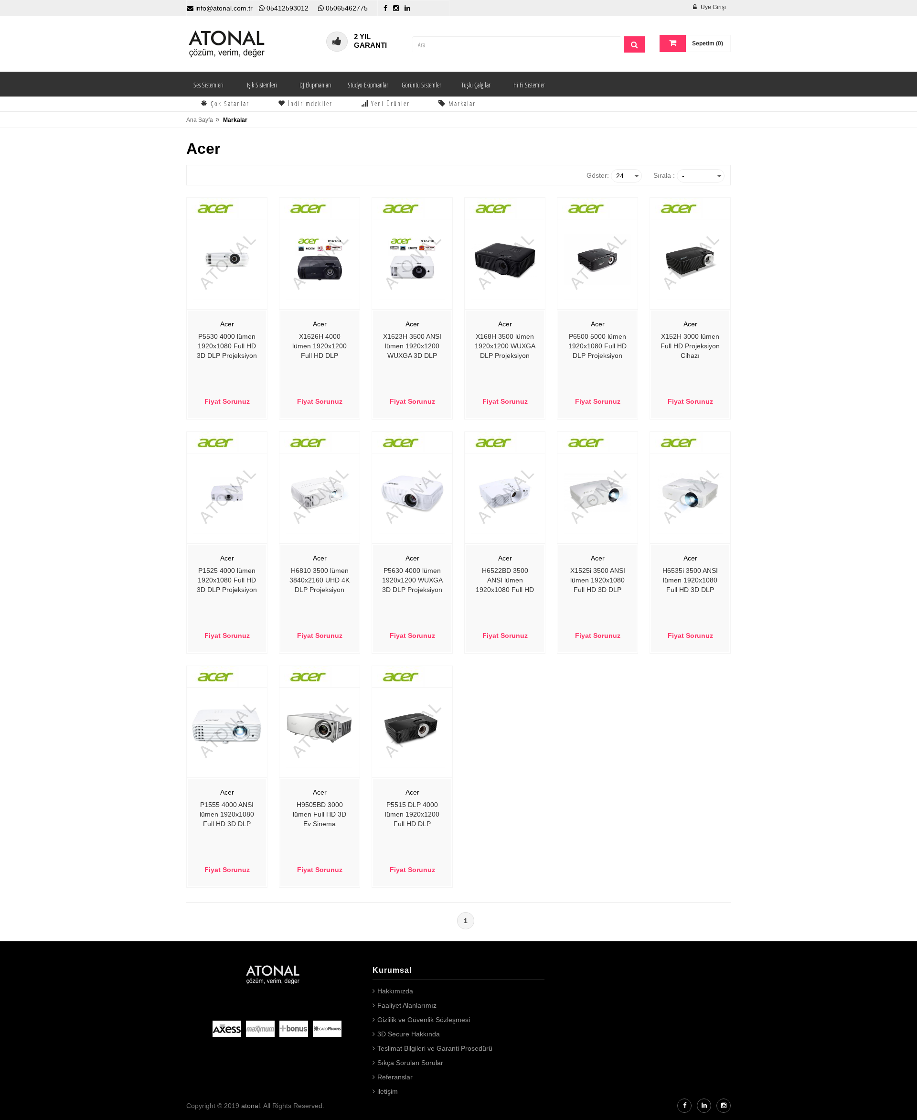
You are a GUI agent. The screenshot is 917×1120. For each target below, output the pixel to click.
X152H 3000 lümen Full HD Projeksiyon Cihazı (690, 346)
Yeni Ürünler (389, 103)
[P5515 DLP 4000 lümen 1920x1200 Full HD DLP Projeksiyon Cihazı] (412, 727)
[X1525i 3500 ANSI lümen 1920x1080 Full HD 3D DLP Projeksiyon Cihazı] (597, 493)
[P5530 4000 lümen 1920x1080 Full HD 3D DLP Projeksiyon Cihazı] (227, 259)
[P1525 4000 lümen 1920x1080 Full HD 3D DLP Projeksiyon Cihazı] (227, 493)
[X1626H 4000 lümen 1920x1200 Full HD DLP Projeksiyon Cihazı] (319, 259)
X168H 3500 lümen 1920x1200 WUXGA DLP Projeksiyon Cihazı (505, 347)
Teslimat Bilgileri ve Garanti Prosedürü (434, 1048)
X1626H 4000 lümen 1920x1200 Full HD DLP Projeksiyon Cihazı (320, 347)
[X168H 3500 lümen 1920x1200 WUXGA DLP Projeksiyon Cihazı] (505, 259)
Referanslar (395, 1077)
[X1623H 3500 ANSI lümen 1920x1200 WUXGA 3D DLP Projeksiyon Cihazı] (412, 259)
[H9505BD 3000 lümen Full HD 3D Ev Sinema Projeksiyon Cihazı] (319, 727)
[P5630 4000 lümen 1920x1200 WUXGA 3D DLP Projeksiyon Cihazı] (412, 493)
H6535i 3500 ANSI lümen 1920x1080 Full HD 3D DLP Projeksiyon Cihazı (690, 581)
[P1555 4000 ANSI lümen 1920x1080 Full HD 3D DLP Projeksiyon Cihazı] (227, 727)
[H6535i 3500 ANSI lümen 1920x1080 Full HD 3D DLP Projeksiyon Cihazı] (690, 493)
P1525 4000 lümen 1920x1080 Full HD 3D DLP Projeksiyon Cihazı (227, 581)
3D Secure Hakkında (408, 1034)
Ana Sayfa (199, 120)
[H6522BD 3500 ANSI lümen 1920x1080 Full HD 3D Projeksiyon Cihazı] (505, 493)
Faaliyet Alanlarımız (407, 1005)
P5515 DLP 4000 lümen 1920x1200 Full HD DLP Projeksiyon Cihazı (412, 815)
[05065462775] (321, 8)
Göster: (597, 175)
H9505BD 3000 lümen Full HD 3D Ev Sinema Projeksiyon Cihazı (320, 815)
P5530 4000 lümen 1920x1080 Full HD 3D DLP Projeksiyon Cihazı (227, 347)
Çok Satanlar (228, 103)
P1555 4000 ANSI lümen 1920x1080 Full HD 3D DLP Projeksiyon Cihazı (227, 815)
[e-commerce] (226, 43)
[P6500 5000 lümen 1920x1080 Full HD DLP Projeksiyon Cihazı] (597, 259)
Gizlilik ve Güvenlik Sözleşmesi (423, 1019)
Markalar (461, 103)
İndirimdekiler (309, 103)
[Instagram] (396, 8)
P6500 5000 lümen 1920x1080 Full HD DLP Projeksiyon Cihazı (597, 347)
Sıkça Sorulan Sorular (410, 1062)
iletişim (387, 1091)
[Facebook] (385, 8)
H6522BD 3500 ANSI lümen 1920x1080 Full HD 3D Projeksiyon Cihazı (505, 581)
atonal (250, 1105)
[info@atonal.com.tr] (190, 8)
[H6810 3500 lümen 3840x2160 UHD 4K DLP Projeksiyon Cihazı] (319, 493)
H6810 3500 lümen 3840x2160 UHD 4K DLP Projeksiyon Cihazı (319, 581)
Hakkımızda (395, 991)
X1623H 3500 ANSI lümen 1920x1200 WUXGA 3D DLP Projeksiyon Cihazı (412, 347)
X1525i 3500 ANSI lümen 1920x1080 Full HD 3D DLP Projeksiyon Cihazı (598, 581)
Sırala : (664, 175)
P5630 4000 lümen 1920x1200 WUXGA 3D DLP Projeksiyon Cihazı (412, 581)
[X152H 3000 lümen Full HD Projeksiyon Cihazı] (690, 259)
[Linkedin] (407, 8)
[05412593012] (262, 8)
